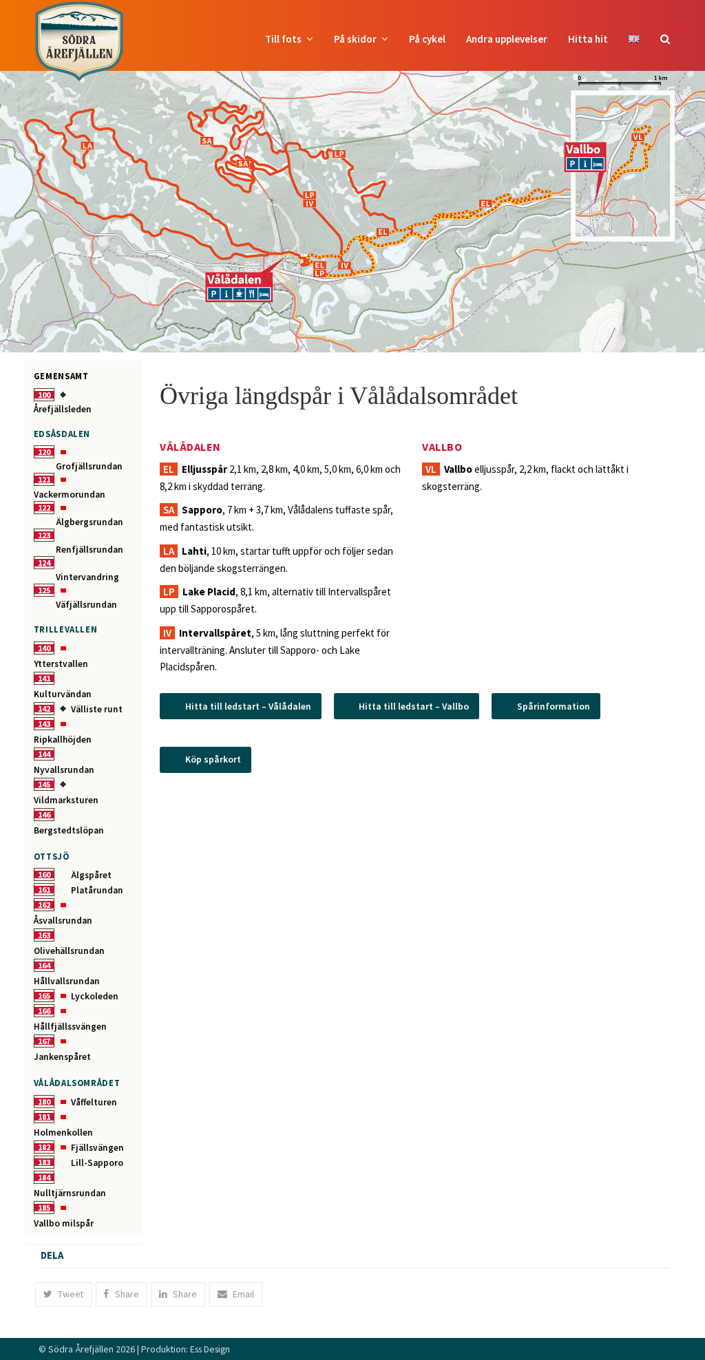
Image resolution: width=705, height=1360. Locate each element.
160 (44, 874)
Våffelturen (94, 1102)
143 (44, 724)
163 (44, 935)
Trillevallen (66, 629)
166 (44, 1011)
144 (44, 754)
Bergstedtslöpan (69, 830)
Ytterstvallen (61, 664)
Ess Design (210, 1349)
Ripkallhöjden (63, 739)
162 (44, 905)
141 (44, 678)
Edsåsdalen (62, 433)
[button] (665, 39)
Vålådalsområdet (77, 1082)
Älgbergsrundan (89, 522)
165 (44, 995)
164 (44, 965)
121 (44, 479)
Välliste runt (97, 709)
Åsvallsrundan (63, 920)
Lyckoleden (94, 996)
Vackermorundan (69, 494)
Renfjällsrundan (89, 549)
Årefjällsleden (63, 409)
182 (44, 1147)
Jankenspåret (62, 1057)
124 (44, 562)
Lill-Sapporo (97, 1163)
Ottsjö (52, 856)
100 (44, 395)
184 (44, 1177)
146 (44, 814)
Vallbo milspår (64, 1223)
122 (44, 507)
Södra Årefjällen (81, 1349)
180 (44, 1101)
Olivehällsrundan (69, 951)
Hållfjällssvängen (70, 1026)
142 (44, 708)
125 (44, 590)
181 (44, 1117)
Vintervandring (87, 577)
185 (44, 1207)
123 (44, 535)
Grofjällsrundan (89, 466)
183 (44, 1162)
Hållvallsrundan (67, 981)
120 (44, 452)
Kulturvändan (63, 694)
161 (44, 889)
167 (44, 1041)
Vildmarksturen (66, 800)
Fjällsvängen (97, 1148)
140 (44, 648)
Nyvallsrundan (64, 770)
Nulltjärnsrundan (70, 1193)
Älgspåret (91, 875)
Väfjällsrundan (86, 604)
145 (44, 784)
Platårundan (97, 890)
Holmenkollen (63, 1132)
